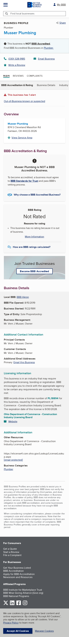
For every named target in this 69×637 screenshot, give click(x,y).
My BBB (61, 4)
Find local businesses (22, 13)
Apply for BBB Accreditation (19, 574)
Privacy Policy (11, 623)
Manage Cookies (44, 630)
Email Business (46, 58)
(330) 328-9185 (16, 58)
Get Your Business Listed (17, 568)
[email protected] (13, 460)
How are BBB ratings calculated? (31, 247)
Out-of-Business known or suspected (24, 101)
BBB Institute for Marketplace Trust (22, 590)
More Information (34, 236)
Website (12, 421)
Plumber (8, 469)
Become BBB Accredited (34, 271)
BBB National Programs (16, 596)
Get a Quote (10, 549)
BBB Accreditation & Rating (17, 85)
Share (62, 23)
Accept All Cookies (18, 631)
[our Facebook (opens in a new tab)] (18, 604)
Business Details (46, 85)
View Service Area (22, 137)
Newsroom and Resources (17, 577)
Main (6, 76)
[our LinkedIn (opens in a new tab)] (12, 604)
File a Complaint (12, 555)
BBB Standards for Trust (24, 181)
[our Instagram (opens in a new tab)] (25, 604)
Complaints (35, 75)
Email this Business (24, 362)
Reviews (18, 75)
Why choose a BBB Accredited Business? (37, 195)
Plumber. (49, 48)
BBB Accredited (40, 44)
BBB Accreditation (13, 571)
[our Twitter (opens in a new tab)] (5, 604)
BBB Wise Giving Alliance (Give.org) (23, 593)
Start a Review (11, 552)
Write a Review (16, 65)
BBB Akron (23, 297)
